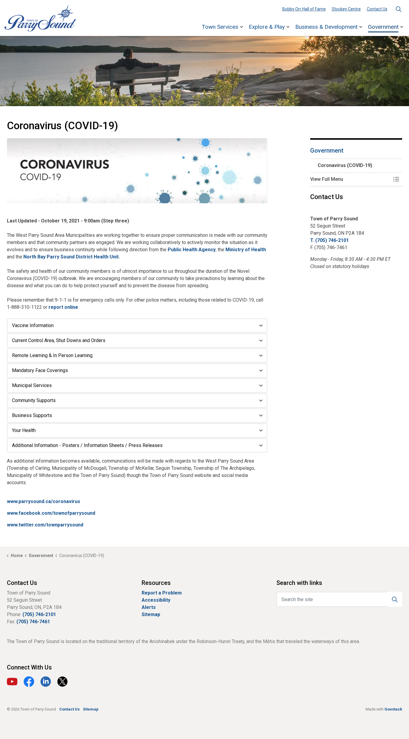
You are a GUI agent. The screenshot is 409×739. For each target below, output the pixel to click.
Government (383, 26)
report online (63, 307)
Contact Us (377, 9)
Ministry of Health (245, 249)
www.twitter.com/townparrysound (45, 525)
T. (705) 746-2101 (329, 240)
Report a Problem (162, 593)
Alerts (149, 607)
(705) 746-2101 (39, 614)
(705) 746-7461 (33, 621)
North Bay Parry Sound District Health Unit (71, 257)
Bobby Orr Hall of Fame (304, 9)
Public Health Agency (192, 249)
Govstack (393, 709)
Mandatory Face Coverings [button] (40, 370)
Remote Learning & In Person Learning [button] (52, 355)
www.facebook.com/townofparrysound (51, 513)
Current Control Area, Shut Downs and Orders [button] (58, 340)
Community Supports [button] (34, 400)
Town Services (220, 26)
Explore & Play (267, 26)
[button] (137, 171)
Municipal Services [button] (32, 385)
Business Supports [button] (32, 415)
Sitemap (151, 614)
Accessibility (156, 600)
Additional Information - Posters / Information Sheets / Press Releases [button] (87, 445)
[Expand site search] (399, 9)
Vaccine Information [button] (33, 325)
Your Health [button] (24, 430)
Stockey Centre (346, 9)
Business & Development (326, 26)
